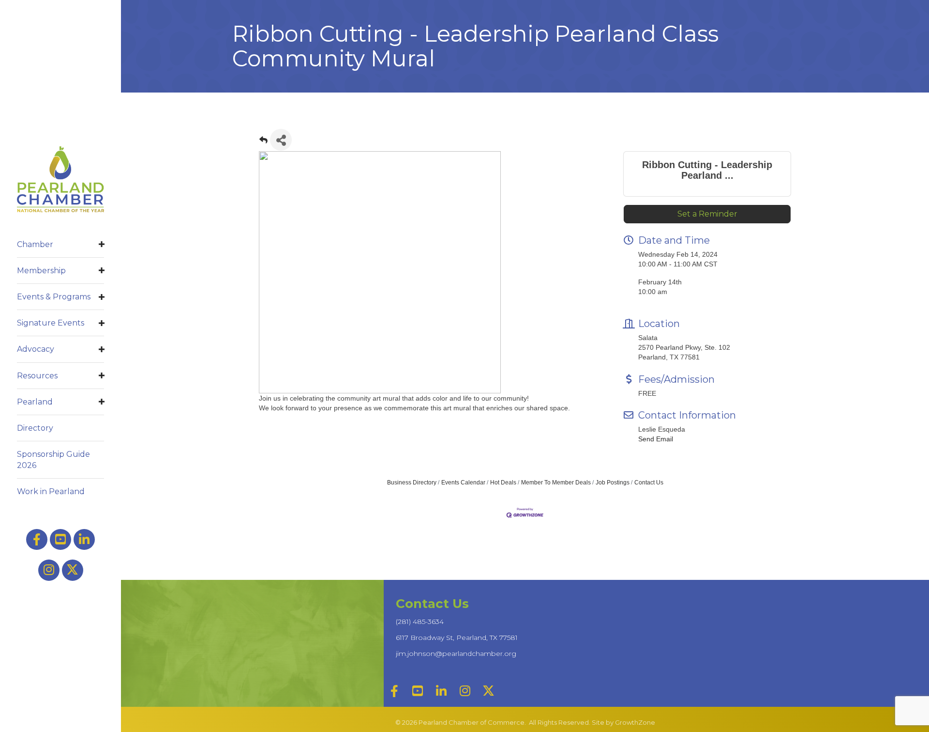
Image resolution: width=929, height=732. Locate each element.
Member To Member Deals (556, 482)
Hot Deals (503, 482)
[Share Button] (281, 140)
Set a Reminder (707, 213)
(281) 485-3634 (420, 621)
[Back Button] (263, 143)
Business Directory (411, 482)
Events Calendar (463, 482)
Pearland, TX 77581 (457, 637)
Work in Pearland (51, 491)
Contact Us (648, 482)
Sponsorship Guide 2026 (53, 460)
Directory (35, 428)
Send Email (655, 439)
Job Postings (612, 482)
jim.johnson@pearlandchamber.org (456, 653)
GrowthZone (635, 722)
